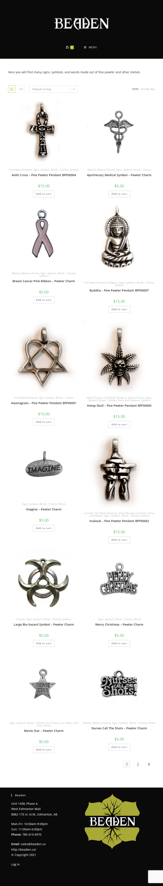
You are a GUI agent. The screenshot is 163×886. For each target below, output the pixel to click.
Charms (20, 619)
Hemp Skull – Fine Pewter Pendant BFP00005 (119, 406)
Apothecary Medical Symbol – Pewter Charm (119, 175)
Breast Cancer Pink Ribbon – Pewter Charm (44, 281)
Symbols (74, 169)
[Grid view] (11, 89)
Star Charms (52, 723)
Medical (91, 169)
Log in (15, 864)
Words (61, 504)
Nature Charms (136, 397)
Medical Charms (106, 169)
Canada (88, 513)
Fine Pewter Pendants (20, 169)
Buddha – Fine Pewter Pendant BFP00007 (119, 290)
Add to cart (44, 194)
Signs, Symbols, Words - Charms (50, 169)
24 (147, 89)
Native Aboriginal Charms (132, 513)
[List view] (21, 89)
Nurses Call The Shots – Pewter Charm (119, 728)
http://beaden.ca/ (23, 849)
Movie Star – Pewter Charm (43, 731)
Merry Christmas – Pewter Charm (119, 624)
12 (142, 89)
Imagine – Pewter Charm (43, 509)
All (153, 89)
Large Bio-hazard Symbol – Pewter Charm (44, 624)
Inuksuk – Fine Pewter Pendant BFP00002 (119, 521)
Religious (113, 282)
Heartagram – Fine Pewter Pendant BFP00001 (43, 403)
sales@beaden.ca (33, 844)
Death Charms (94, 397)
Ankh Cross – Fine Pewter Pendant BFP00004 (44, 175)
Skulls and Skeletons (129, 400)
